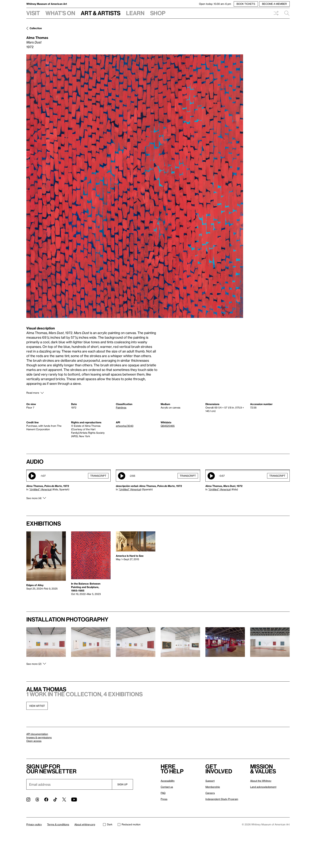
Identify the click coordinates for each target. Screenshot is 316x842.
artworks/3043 (124, 425)
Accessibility (168, 780)
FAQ (163, 792)
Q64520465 (168, 425)
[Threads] (37, 799)
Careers (210, 792)
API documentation (37, 733)
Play (32, 475)
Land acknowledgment (263, 786)
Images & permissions (39, 737)
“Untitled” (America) (40, 489)
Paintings (121, 407)
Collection (36, 28)
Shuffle (276, 13)
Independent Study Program (221, 799)
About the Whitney (260, 780)
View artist (37, 705)
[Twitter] (64, 799)
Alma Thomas (37, 38)
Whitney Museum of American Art (46, 3)
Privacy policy (34, 824)
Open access (33, 740)
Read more (32, 392)
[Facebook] (46, 799)
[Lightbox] (134, 186)
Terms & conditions (58, 824)
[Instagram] (28, 799)
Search (285, 13)
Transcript (98, 475)
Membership (212, 786)
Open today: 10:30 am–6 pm (215, 3)
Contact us (167, 786)
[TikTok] (55, 799)
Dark (109, 824)
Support (210, 780)
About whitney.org (84, 824)
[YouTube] (74, 799)
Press (164, 799)
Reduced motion (131, 824)
